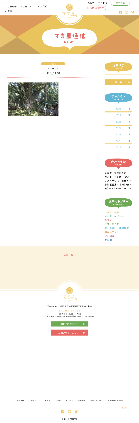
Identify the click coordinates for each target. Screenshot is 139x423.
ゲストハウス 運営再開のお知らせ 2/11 (118, 181)
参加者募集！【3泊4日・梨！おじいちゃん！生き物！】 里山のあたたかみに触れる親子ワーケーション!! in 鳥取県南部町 (118, 185)
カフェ (108, 220)
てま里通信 (11, 6)
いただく (42, 6)
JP (4, 2)
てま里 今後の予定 (115, 173)
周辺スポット (112, 232)
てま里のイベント (114, 216)
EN (8, 2)
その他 (108, 240)
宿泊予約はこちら (70, 323)
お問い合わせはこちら (69, 332)
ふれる (90, 3)
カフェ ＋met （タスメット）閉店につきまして (118, 177)
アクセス (102, 3)
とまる (8, 11)
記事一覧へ (69, 255)
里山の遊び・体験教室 (117, 228)
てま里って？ (27, 6)
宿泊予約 (120, 3)
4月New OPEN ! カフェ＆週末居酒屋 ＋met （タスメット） (118, 188)
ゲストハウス (112, 224)
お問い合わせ (97, 7)
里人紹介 (109, 236)
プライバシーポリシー (115, 400)
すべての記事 (112, 212)
